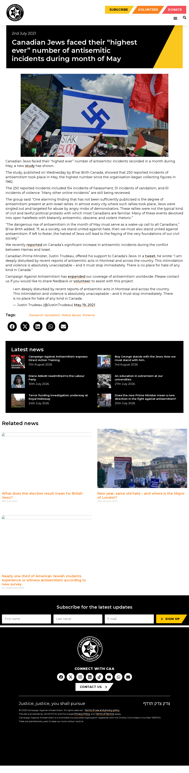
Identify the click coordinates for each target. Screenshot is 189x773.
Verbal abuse (71, 315)
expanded (76, 277)
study (30, 166)
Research (36, 315)
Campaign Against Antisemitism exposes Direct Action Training (58, 358)
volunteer (82, 281)
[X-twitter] (70, 677)
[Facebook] (61, 677)
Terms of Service (104, 713)
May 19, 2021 (84, 305)
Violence (88, 315)
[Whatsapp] (118, 677)
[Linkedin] (90, 677)
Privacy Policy (82, 713)
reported (34, 245)
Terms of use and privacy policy (101, 710)
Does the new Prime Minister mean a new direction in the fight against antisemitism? (145, 397)
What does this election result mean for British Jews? (42, 495)
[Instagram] (80, 677)
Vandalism (52, 315)
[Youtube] (109, 677)
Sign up (172, 619)
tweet (150, 256)
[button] (175, 18)
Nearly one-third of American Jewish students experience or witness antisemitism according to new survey (44, 580)
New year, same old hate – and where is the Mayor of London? (141, 495)
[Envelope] (128, 677)
